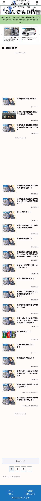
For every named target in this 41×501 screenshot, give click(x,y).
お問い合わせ (30, 494)
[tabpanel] (12, 34)
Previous (2, 35)
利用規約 (30, 491)
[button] (37, 360)
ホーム (10, 491)
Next (39, 35)
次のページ (20, 461)
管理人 (10, 494)
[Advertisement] (20, 74)
